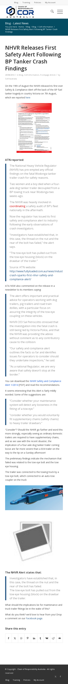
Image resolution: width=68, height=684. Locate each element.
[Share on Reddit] (53, 638)
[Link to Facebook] (60, 676)
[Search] (50, 11)
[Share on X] (15, 638)
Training (26, 2)
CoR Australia (11, 78)
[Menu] (58, 11)
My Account (50, 2)
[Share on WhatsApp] (21, 638)
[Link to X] (55, 676)
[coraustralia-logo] (28, 11)
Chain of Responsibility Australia (31, 669)
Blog (16, 2)
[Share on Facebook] (8, 638)
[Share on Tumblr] (40, 638)
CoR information (31, 75)
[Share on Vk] (47, 638)
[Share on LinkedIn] (34, 638)
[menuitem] (16, 2)
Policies (37, 2)
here (28, 97)
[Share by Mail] (59, 638)
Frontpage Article (48, 75)
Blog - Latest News (17, 23)
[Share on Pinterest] (28, 638)
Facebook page (34, 618)
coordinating (17, 206)
